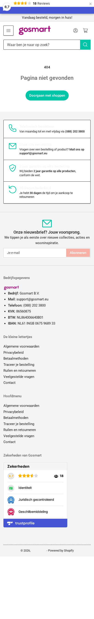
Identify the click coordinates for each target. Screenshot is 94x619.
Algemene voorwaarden (21, 346)
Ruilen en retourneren (19, 371)
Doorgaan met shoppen (47, 95)
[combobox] (47, 45)
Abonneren (78, 253)
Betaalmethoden (15, 358)
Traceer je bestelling (18, 365)
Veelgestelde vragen (18, 377)
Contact (9, 383)
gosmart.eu (38, 550)
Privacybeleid (13, 353)
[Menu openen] (8, 31)
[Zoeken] (85, 44)
